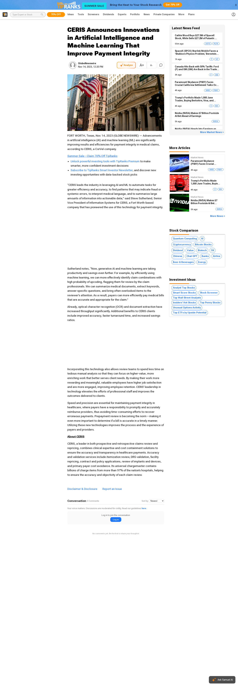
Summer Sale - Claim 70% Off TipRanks (92, 156)
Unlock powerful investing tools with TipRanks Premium (105, 161)
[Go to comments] (161, 65)
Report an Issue (112, 489)
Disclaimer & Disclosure (82, 489)
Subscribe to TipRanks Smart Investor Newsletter (102, 170)
